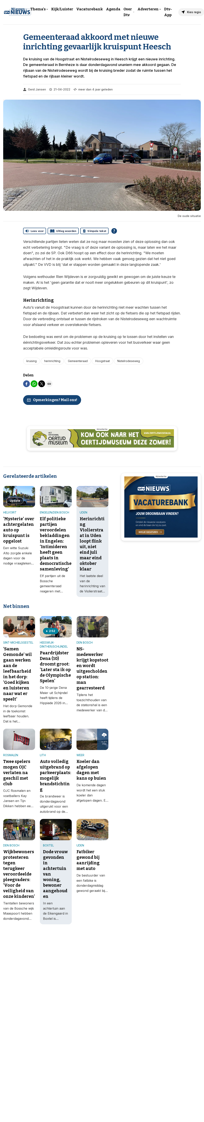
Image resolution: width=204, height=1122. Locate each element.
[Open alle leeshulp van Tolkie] (114, 231)
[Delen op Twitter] (41, 383)
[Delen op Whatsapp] (34, 383)
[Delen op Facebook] (26, 383)
